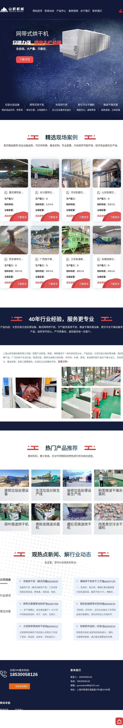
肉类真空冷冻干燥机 (110, 526)
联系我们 (97, 11)
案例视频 (73, 11)
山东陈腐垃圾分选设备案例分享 (109, 192)
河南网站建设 (99, 727)
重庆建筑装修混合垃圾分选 (16, 192)
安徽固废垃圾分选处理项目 (109, 259)
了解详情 (24, 54)
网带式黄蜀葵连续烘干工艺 (36, 603)
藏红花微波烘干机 (79, 526)
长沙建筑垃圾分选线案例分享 (47, 192)
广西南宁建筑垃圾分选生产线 (47, 259)
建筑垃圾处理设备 (16, 492)
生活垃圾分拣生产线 (48, 492)
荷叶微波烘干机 (16, 524)
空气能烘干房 (32, 34)
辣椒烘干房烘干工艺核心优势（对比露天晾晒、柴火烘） (93, 581)
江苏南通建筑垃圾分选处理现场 (78, 259)
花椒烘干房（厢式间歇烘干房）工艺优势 (36, 581)
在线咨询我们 (21, 686)
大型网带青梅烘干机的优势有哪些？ (36, 626)
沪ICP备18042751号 (72, 727)
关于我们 (85, 11)
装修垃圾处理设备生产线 (79, 492)
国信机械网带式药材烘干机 (93, 603)
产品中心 (61, 11)
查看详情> (63, 361)
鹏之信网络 (112, 727)
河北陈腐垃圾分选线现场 (78, 192)
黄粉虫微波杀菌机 (48, 526)
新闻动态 (49, 11)
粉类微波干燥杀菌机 (110, 492)
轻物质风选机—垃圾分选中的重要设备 (93, 626)
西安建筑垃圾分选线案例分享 (16, 259)
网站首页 (37, 11)
